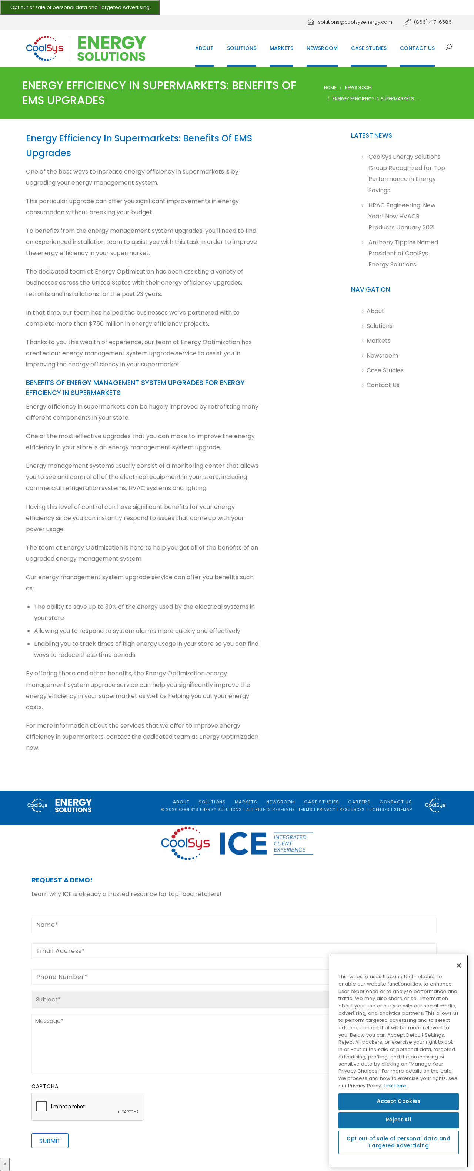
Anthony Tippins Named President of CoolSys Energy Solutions (403, 253)
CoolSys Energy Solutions (210, 809)
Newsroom (322, 48)
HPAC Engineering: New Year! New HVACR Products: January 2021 (401, 216)
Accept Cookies (398, 1101)
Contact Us (417, 48)
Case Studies (369, 48)
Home (330, 87)
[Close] (459, 965)
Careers (359, 802)
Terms (305, 809)
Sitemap (403, 809)
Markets (281, 48)
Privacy (326, 809)
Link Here (395, 1086)
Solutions (241, 48)
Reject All (399, 1120)
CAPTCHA (45, 1086)
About (204, 48)
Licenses (379, 809)
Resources (352, 809)
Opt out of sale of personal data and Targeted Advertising (80, 7)
